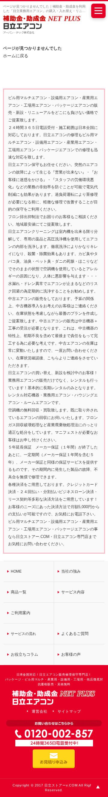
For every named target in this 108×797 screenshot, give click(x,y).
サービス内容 (73, 592)
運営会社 (39, 711)
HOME (16, 571)
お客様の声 (71, 654)
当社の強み (71, 571)
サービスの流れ (23, 634)
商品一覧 (18, 592)
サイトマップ (69, 711)
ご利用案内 (20, 613)
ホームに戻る (15, 55)
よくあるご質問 (74, 633)
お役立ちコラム (24, 654)
